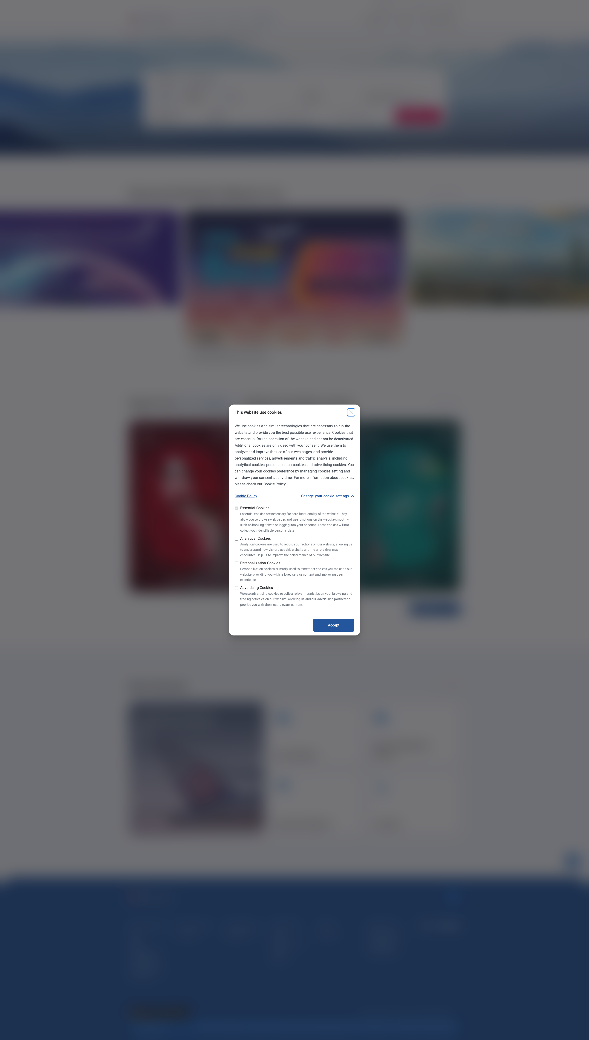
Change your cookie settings (325, 496)
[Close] (351, 412)
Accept (334, 625)
